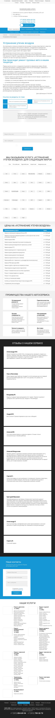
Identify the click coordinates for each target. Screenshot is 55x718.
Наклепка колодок (18, 660)
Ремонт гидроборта (18, 643)
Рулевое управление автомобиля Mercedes (44, 636)
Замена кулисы (42, 657)
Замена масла (17, 682)
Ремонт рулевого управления (44, 629)
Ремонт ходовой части (44, 607)
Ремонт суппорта (18, 658)
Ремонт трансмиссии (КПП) (45, 652)
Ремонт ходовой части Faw (45, 625)
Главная (5, 34)
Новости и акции (39, 1)
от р (16, 608)
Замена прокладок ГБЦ (19, 615)
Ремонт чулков (42, 617)
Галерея (31, 1)
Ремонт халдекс (18, 659)
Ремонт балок (42, 615)
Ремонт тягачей (14, 32)
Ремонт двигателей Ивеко (20, 623)
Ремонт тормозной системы (19, 652)
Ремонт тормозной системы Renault (18, 666)
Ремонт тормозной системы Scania (18, 669)
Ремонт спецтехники (41, 29)
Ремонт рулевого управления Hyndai (43, 639)
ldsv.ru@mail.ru (16, 14)
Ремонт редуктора (43, 659)
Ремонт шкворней (43, 634)
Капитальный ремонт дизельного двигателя (19, 613)
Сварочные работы (18, 693)
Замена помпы (17, 618)
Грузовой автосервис (17, 1)
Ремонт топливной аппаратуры (18, 621)
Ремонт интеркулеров (19, 638)
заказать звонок (29, 25)
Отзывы (22, 2)
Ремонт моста (42, 618)
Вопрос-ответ (35, 2)
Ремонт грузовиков (13, 29)
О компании (7, 1)
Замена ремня (17, 617)
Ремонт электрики (44, 677)
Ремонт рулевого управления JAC (43, 646)
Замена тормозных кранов (20, 639)
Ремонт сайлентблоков (44, 612)
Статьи (16, 2)
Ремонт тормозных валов (20, 662)
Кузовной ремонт (19, 689)
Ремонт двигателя (19, 607)
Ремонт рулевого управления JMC (43, 649)
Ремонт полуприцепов (27, 29)
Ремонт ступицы (43, 619)
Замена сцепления (43, 660)
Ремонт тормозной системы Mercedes (18, 664)
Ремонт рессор (43, 613)
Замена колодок (18, 657)
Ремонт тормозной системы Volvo (18, 671)
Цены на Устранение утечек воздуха (17, 101)
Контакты (28, 2)
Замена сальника (18, 614)
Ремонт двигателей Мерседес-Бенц (18, 625)
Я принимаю (28, 145)
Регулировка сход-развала (45, 633)
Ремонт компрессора (19, 644)
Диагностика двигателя (19, 610)
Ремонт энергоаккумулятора (19, 641)
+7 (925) (18, 713)
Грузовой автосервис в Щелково (29, 32)
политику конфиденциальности (31, 145)
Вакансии (47, 1)
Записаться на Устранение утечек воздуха (42, 101)
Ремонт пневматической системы (31, 34)
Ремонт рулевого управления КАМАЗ (43, 644)
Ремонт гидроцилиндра (19, 634)
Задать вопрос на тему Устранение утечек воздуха (17, 106)
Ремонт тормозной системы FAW (18, 674)
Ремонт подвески (43, 614)
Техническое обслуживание (18, 677)
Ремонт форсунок (18, 619)
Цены (26, 1)
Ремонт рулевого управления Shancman (44, 641)
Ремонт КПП (42, 658)
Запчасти (42, 32)
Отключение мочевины (44, 681)
